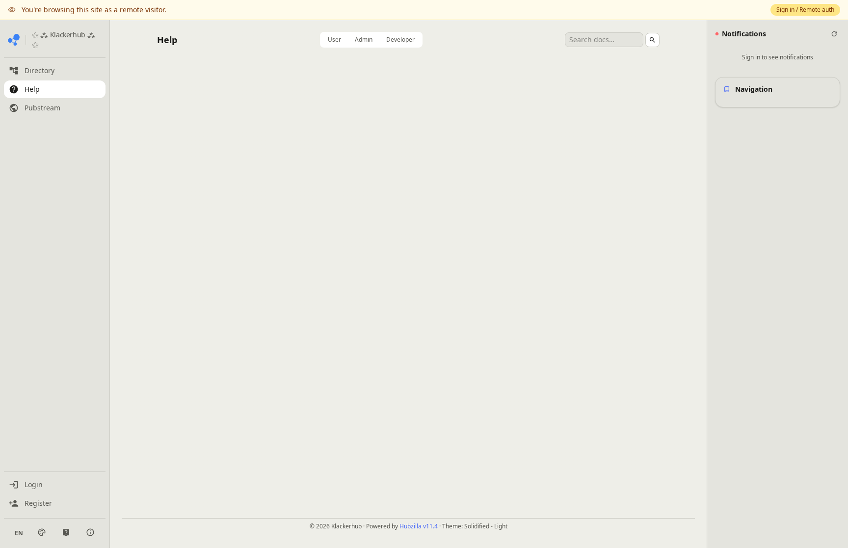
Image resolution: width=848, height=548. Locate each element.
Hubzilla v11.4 (418, 526)
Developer (400, 39)
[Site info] (90, 532)
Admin (363, 39)
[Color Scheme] (41, 532)
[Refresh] (834, 34)
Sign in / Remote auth (805, 9)
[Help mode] (66, 532)
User (334, 39)
